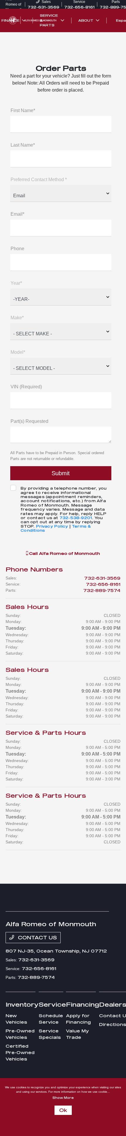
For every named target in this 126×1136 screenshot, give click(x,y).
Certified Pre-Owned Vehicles (20, 1052)
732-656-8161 (103, 584)
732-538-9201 (75, 518)
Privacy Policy (52, 526)
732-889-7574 (101, 590)
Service (52, 1004)
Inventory (22, 1004)
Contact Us (36, 937)
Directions (112, 1024)
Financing (82, 1004)
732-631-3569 (102, 578)
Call (64, 553)
